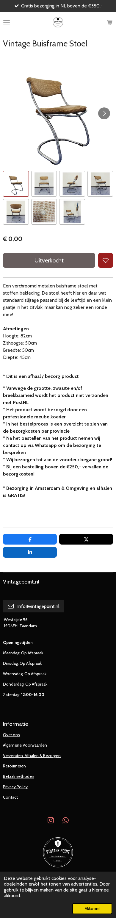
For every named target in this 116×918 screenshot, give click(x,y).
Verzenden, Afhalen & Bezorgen (32, 755)
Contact (10, 797)
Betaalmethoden (18, 776)
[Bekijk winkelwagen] (109, 22)
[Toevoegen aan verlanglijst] (105, 260)
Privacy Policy (15, 786)
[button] (16, 184)
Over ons (11, 734)
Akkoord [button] (92, 908)
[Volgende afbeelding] (104, 113)
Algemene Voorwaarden (25, 745)
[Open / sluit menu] (6, 22)
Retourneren (14, 766)
